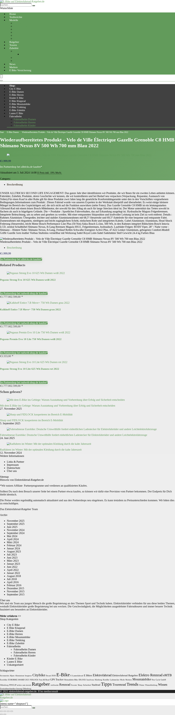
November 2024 (15, 530)
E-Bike (63, 674)
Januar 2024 (13, 548)
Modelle (13, 20)
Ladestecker (114, 680)
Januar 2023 (13, 563)
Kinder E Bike (16, 98)
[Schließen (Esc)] (11, 711)
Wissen (162, 684)
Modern (128, 680)
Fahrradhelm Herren (25, 122)
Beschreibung (15, 184)
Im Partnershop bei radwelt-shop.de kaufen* (24, 293)
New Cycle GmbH (159, 680)
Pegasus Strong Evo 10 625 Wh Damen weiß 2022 (28, 279)
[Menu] (1, 76)
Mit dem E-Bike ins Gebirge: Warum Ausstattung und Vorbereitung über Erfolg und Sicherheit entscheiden (57, 405)
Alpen (12, 676)
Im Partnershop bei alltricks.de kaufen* (21, 166)
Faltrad (17, 29)
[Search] (1, 80)
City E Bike (15, 89)
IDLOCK (82, 680)
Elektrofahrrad (102, 675)
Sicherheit (87, 685)
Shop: (12, 85)
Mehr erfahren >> (10, 616)
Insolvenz (90, 680)
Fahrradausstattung (24, 57)
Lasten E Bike (16, 113)
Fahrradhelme (28, 54)
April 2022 (13, 569)
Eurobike (3, 680)
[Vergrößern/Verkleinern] (1, 711)
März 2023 (13, 560)
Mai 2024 (12, 536)
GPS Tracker (57, 679)
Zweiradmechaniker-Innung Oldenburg (15, 689)
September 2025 (15, 523)
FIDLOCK (34, 680)
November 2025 (15, 520)
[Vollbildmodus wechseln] (4, 711)
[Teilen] (8, 711)
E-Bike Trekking (17, 107)
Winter (141, 685)
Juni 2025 (12, 526)
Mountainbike (21, 26)
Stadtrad (96, 684)
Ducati (48, 676)
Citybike (18, 23)
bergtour (28, 676)
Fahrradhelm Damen (25, 119)
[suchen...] (33, 5)
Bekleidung (20, 51)
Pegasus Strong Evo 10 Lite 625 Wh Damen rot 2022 (29, 368)
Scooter (74, 685)
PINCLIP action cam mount (20, 685)
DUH (54, 676)
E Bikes (88, 675)
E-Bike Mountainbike (19, 104)
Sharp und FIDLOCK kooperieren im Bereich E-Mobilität (31, 420)
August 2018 (14, 576)
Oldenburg (4, 685)
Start (2, 132)
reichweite (55, 685)
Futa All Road (44, 680)
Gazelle (4, 175)
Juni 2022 (12, 566)
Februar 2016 (14, 585)
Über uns (12, 471)
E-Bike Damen (16, 92)
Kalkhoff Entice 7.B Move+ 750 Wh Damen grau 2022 (30, 309)
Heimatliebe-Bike (71, 680)
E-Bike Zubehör (17, 110)
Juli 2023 (12, 554)
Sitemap (4, 476)
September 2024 (15, 533)
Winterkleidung (151, 685)
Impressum (13, 464)
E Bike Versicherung (20, 70)
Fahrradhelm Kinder (25, 125)
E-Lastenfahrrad (76, 676)
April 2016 (13, 582)
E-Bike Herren (16, 95)
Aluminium (19, 676)
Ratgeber (41, 684)
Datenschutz (13, 467)
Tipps (106, 684)
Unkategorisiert (15, 664)
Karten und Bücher (24, 60)
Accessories (4, 676)
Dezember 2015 (15, 588)
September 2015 (15, 594)
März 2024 (13, 542)
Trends (132, 684)
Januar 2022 (13, 573)
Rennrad (18, 35)
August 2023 (14, 551)
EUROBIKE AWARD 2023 (18, 680)
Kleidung (98, 680)
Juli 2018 (12, 579)
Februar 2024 (14, 545)
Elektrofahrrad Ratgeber (125, 675)
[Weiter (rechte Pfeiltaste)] (4, 714)
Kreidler (106, 680)
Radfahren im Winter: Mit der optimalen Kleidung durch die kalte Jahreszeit (41, 449)
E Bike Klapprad (17, 101)
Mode (122, 680)
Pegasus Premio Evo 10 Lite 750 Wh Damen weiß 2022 (31, 339)
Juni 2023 (12, 557)
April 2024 (13, 539)
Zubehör (13, 48)
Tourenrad (19, 32)
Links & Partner (15, 461)
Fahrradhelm (15, 116)
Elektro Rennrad (151, 675)
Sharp (80, 685)
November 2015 (15, 591)
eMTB (167, 675)
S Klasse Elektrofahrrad (26, 38)
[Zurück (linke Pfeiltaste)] (1, 714)
